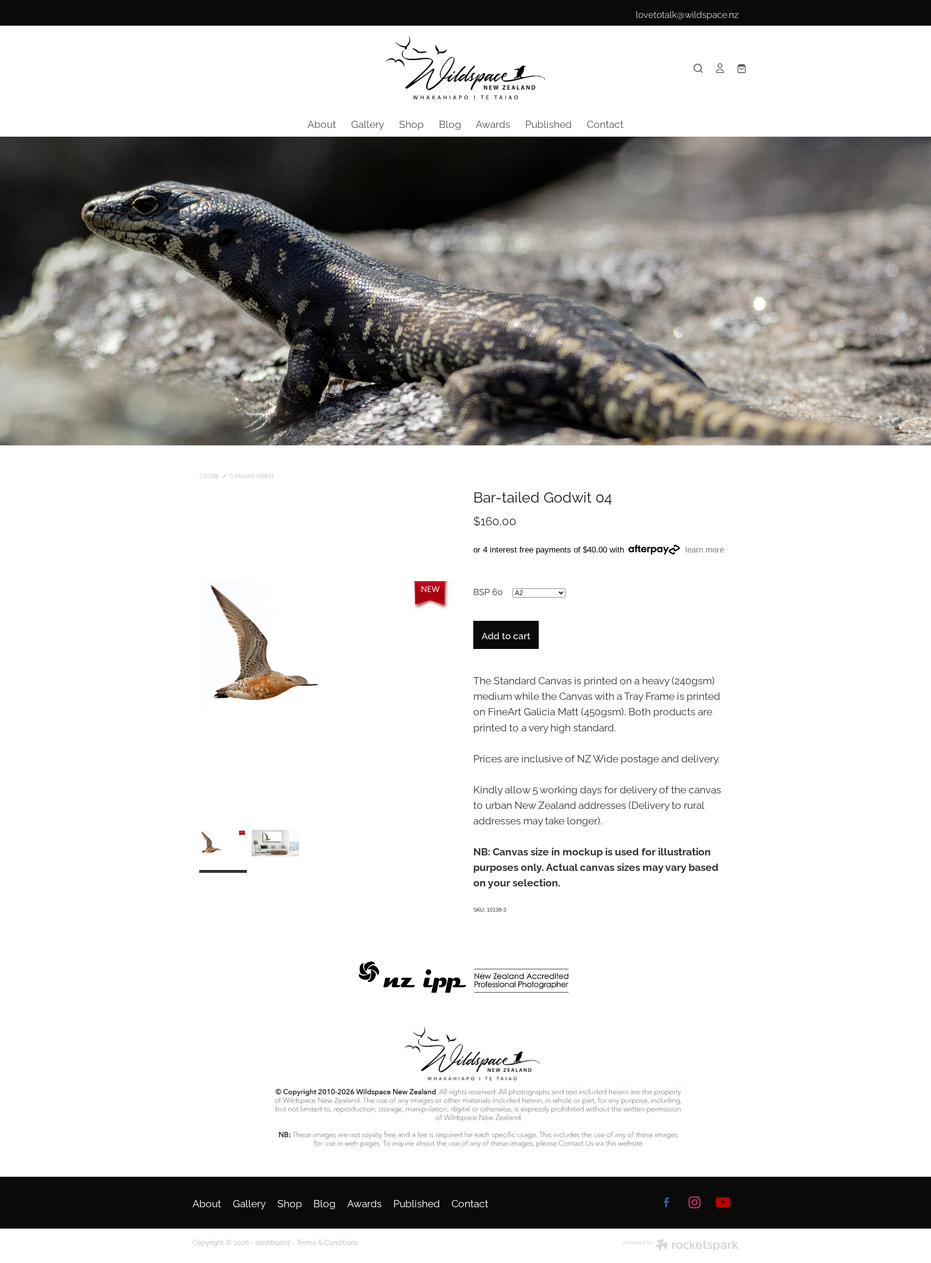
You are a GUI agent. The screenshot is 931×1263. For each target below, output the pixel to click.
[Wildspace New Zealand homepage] (465, 67)
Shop (411, 123)
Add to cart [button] (506, 635)
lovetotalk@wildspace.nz (687, 13)
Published (548, 123)
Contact (605, 123)
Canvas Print (251, 475)
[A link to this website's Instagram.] (694, 1202)
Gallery (367, 123)
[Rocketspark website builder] (680, 1245)
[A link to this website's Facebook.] (666, 1202)
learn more (704, 549)
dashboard (273, 1242)
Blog (450, 123)
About (321, 123)
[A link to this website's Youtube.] (723, 1202)
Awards (493, 123)
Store (209, 475)
